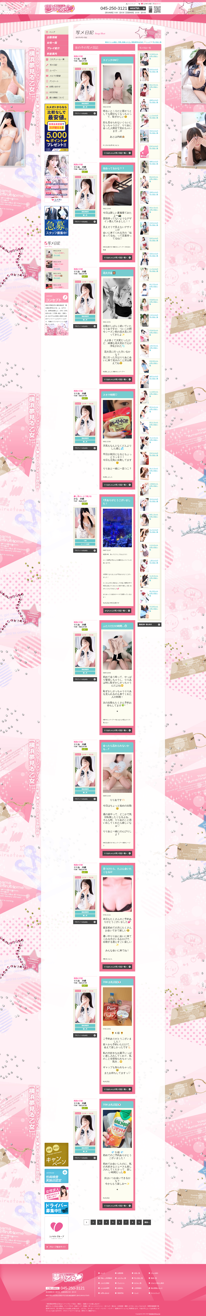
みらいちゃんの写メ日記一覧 (153, 210)
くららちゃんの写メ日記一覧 (153, 547)
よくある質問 (105, 1288)
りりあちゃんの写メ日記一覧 (153, 56)
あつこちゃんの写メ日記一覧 (153, 424)
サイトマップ (131, 4)
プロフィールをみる (81, 113)
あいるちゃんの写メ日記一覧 (153, 593)
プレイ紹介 (154, 1273)
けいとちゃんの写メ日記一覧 (153, 440)
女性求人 (120, 1288)
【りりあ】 (56, 255)
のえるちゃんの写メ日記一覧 (153, 363)
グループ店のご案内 (157, 1283)
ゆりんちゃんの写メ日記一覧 (153, 409)
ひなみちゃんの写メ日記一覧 (153, 302)
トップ (103, 1273)
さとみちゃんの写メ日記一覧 (153, 609)
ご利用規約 (137, 1288)
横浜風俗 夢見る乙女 (154, 1314)
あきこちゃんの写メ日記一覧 (153, 517)
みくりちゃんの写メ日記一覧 (153, 286)
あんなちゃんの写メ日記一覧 (153, 179)
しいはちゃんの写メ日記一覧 (153, 394)
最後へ (146, 1222)
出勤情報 (120, 1273)
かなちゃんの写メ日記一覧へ (115, 611)
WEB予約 (134, 8)
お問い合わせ (105, 1293)
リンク (136, 1293)
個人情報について (156, 1288)
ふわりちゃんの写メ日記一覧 (153, 348)
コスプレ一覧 (121, 1278)
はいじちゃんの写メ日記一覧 (153, 471)
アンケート (121, 1283)
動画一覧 (154, 1278)
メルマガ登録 (105, 1283)
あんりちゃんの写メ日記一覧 (153, 87)
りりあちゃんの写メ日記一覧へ (115, 153)
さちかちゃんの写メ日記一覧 (153, 332)
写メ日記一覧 (138, 1278)
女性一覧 (137, 1273)
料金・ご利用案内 (106, 1278)
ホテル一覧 (137, 1283)
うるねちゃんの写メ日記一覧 (153, 486)
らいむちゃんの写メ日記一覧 (153, 578)
